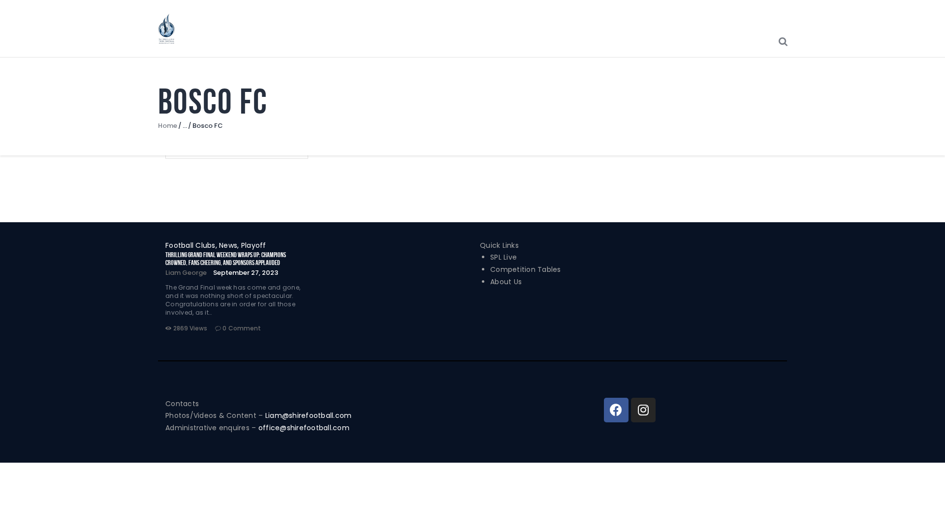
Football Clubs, (192, 245)
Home (167, 125)
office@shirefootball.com (303, 428)
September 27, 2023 (245, 272)
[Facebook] (616, 410)
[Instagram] (643, 410)
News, (230, 245)
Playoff (253, 245)
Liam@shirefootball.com (309, 415)
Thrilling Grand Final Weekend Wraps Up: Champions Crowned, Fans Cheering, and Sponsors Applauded (225, 258)
